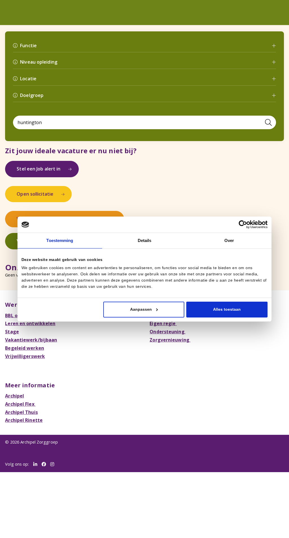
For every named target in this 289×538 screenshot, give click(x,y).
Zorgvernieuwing (168, 325)
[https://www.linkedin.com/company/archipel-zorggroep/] (34, 445)
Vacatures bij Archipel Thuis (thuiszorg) (57, 209)
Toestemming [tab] (60, 240)
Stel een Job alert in (36, 163)
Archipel (13, 379)
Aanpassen (141, 309)
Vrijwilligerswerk (23, 340)
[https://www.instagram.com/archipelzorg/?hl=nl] (50, 445)
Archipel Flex (19, 387)
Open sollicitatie (33, 186)
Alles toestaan (227, 309)
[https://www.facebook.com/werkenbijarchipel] (42, 445)
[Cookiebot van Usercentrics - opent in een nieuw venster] (243, 225)
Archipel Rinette (22, 402)
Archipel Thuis (20, 394)
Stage (11, 318)
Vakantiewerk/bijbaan (28, 325)
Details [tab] (144, 240)
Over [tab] (229, 240)
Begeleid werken (22, 333)
